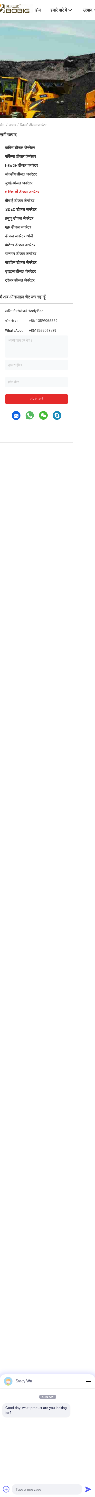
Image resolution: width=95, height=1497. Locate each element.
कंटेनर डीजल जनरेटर (20, 244)
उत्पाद (12, 125)
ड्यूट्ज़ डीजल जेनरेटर (20, 271)
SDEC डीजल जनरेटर (21, 209)
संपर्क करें (36, 399)
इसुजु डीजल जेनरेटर (19, 218)
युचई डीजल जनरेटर (19, 183)
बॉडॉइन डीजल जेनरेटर (21, 262)
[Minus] (88, 1381)
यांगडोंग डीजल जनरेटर (21, 174)
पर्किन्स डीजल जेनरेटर (20, 156)
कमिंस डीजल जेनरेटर (20, 147)
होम (2, 125)
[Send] (88, 1489)
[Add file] (6, 1489)
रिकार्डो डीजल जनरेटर (23, 191)
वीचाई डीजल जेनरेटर (19, 200)
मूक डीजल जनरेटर (18, 227)
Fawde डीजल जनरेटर (21, 165)
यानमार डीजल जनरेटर (20, 253)
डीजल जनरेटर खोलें (19, 236)
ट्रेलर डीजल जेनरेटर (20, 280)
